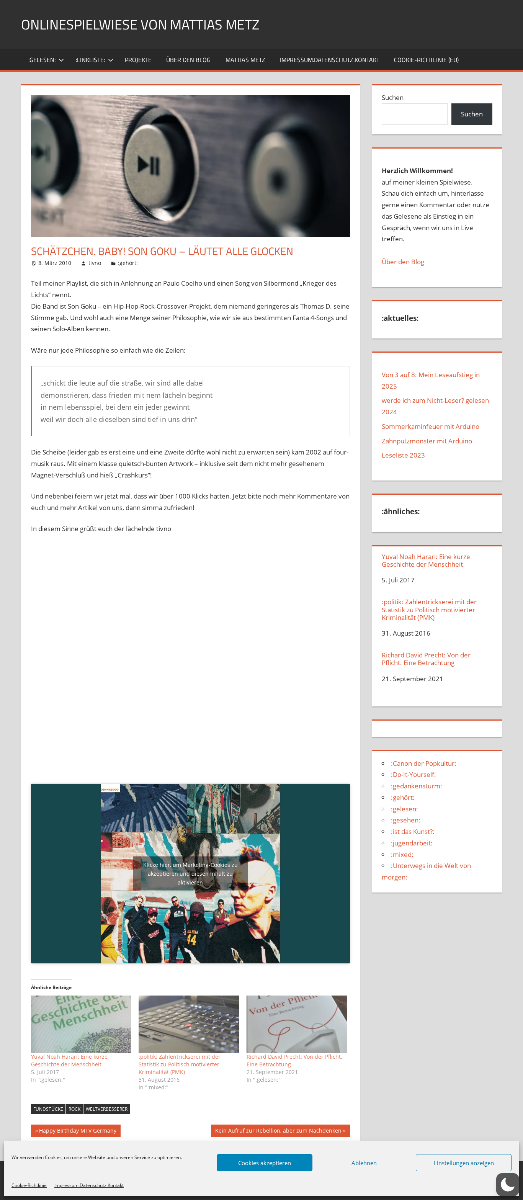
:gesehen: (405, 820)
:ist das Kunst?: (413, 831)
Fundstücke (48, 1109)
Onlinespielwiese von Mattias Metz (140, 24)
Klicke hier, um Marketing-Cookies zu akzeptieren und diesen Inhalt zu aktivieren (190, 873)
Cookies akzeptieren (264, 1163)
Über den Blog (403, 261)
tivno (94, 262)
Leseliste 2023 (403, 455)
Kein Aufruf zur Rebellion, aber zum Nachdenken (278, 1131)
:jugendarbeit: (412, 843)
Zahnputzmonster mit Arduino (427, 441)
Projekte (138, 59)
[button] (507, 1184)
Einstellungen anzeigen (464, 1163)
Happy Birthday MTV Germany (77, 1131)
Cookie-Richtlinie (29, 1185)
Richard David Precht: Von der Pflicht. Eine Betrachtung (426, 659)
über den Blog (188, 59)
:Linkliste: (90, 59)
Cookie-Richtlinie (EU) (426, 59)
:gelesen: (42, 59)
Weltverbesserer (106, 1109)
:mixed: (402, 854)
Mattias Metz (245, 59)
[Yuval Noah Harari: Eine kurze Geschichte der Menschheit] (81, 1024)
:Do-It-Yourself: (413, 774)
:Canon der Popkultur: (423, 763)
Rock (74, 1109)
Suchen (393, 97)
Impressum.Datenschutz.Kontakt (89, 1185)
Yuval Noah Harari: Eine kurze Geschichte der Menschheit (69, 1060)
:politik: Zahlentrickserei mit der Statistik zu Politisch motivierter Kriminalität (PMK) (180, 1064)
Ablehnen (364, 1163)
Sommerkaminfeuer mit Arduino (430, 426)
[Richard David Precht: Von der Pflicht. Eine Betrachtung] (297, 1024)
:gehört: (128, 262)
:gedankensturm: (416, 785)
